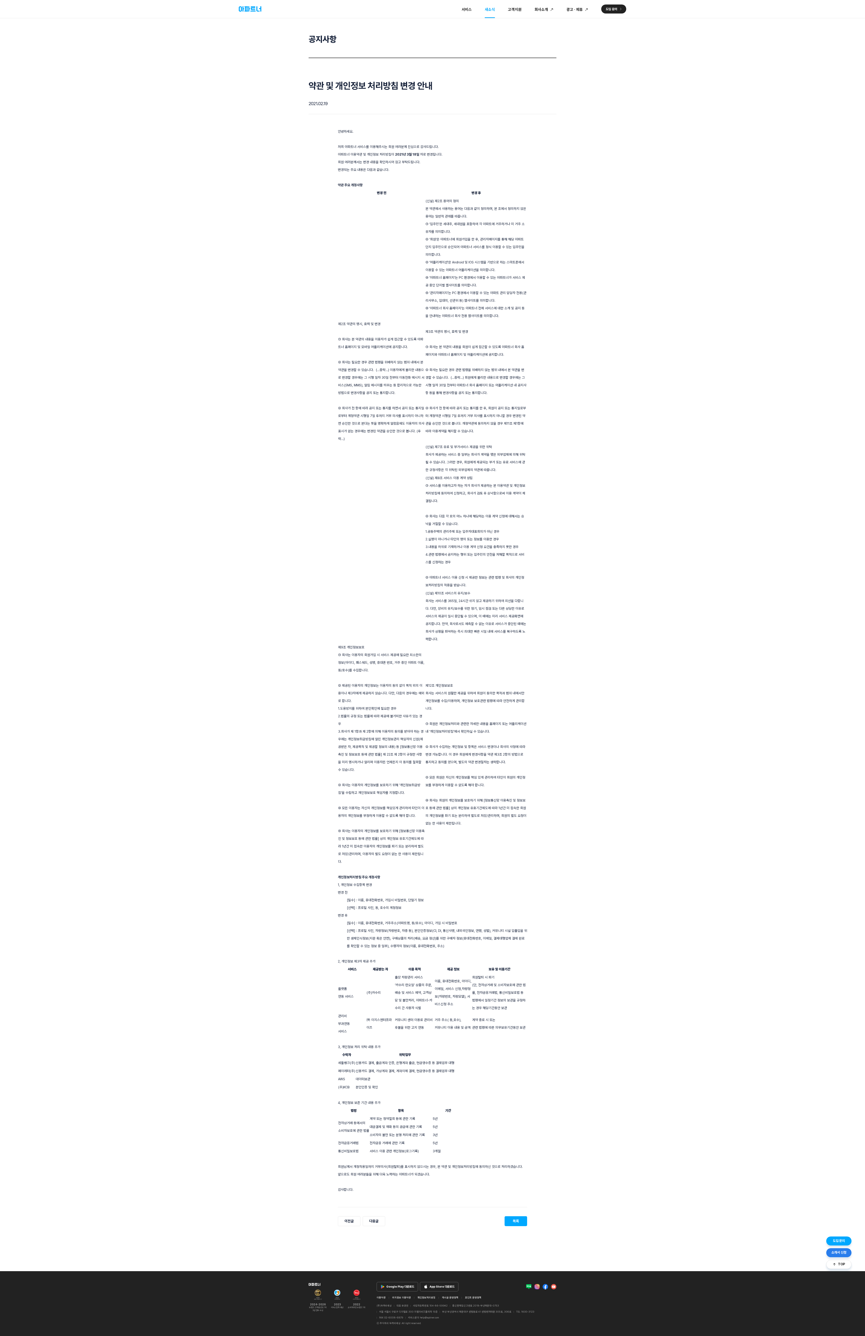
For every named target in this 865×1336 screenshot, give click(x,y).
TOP (841, 1264)
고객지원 (514, 9)
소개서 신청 (839, 1252)
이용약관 (381, 1297)
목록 (516, 1221)
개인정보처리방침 (426, 1297)
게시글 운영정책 (450, 1297)
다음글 (374, 1221)
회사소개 (541, 9)
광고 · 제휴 (575, 9)
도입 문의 (839, 1241)
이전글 (349, 1221)
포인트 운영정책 (473, 1297)
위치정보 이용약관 (401, 1297)
